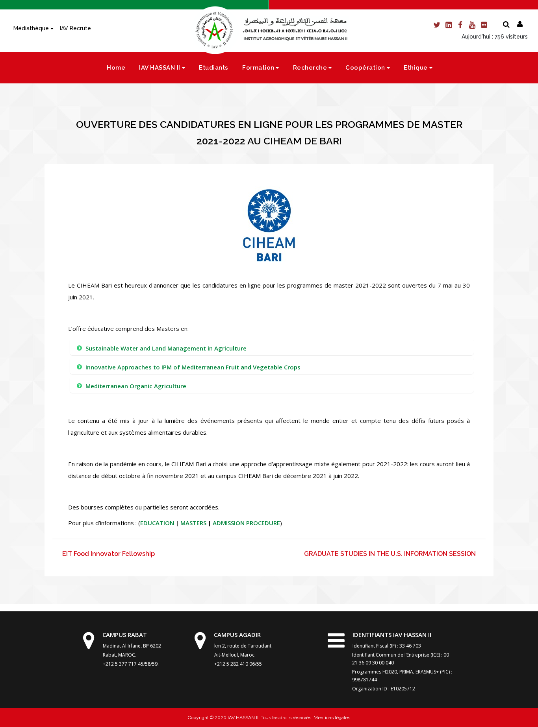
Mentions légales (331, 717)
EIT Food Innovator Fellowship (108, 553)
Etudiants (213, 67)
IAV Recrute (75, 28)
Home (116, 67)
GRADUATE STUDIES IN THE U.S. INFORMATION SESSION (390, 553)
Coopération (365, 67)
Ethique (416, 67)
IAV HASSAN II (159, 67)
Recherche (310, 67)
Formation (258, 67)
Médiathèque (31, 28)
